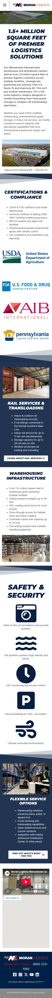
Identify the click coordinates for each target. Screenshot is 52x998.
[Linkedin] (37, 975)
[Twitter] (26, 975)
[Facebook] (15, 975)
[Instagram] (20, 975)
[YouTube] (32, 975)
